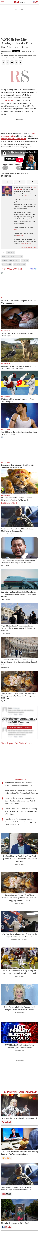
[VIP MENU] (35, 2)
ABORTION (10, 252)
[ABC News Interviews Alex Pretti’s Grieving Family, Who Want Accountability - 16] (19, 1139)
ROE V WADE (6, 264)
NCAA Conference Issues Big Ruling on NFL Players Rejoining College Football (19, 972)
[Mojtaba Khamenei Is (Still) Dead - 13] (19, 1210)
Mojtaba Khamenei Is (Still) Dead (15, 1223)
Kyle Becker (5, 667)
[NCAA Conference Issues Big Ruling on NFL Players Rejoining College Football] (19, 958)
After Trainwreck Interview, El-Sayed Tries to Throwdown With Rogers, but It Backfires (18, 561)
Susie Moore (19, 1051)
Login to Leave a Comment (19, 727)
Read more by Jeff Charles (28, 247)
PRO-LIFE (25, 260)
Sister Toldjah (19, 1012)
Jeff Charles (7, 51)
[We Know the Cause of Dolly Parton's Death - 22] (19, 1105)
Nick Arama (5, 565)
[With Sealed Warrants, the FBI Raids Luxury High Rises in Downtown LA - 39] (19, 1174)
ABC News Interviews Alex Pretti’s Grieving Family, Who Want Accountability (19, 1152)
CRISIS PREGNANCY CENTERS (12, 257)
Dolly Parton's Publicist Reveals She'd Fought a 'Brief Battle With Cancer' (19, 1008)
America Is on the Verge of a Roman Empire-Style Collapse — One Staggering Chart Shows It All (19, 661)
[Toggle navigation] (2, 2)
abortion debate (7, 101)
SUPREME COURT (20, 264)
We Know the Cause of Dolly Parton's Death (19, 1118)
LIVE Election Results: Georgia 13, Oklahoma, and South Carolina (19, 1046)
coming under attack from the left (13, 139)
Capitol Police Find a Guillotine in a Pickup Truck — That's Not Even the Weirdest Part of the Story (18, 628)
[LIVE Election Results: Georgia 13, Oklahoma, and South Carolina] (19, 1032)
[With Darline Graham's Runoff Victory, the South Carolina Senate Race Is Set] (19, 921)
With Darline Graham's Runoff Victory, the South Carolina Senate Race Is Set (19, 935)
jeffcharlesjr (19, 235)
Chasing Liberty (30, 196)
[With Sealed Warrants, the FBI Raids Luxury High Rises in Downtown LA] (19, 516)
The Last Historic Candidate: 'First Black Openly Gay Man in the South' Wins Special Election (19, 859)
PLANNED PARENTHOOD (10, 260)
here (15, 229)
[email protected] (26, 243)
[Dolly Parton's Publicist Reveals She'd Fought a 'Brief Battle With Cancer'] (19, 994)
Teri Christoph (5, 599)
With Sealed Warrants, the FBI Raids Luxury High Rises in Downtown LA (17, 530)
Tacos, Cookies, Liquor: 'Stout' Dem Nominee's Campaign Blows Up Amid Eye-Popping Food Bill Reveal (18, 695)
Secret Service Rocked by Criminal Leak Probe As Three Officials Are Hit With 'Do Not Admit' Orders (19, 594)
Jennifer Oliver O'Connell (9, 534)
